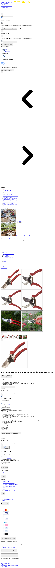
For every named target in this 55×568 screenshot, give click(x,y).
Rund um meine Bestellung (9, 483)
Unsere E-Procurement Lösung (9, 205)
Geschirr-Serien (19, 221)
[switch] (5, 46)
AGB (2, 562)
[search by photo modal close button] (2, 23)
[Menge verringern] (1, 393)
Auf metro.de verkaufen (8, 499)
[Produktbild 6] (25, 337)
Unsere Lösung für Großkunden (10, 204)
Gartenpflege (6, 256)
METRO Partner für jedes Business (10, 196)
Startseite (5, 252)
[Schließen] (2, 72)
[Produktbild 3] (11, 337)
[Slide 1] (1, 332)
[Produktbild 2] (7, 337)
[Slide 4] (4, 332)
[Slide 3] (3, 332)
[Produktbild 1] (3, 337)
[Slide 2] (2, 332)
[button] (27, 264)
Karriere (5, 472)
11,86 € (2, 388)
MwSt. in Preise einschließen (6, 70)
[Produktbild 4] (16, 337)
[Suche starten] (2, 30)
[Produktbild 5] (20, 337)
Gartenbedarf (6, 255)
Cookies (2, 564)
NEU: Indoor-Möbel (7, 197)
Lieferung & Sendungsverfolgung (10, 484)
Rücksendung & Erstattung (9, 486)
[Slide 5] (5, 332)
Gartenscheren (6, 258)
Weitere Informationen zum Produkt (8, 387)
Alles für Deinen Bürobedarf (9, 202)
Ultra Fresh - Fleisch (7, 194)
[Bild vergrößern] (14, 354)
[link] (28, 56)
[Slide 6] (6, 332)
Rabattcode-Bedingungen (8, 481)
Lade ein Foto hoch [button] (7, 28)
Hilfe (4, 487)
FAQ (4, 489)
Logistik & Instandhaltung (8, 254)
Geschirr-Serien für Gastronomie (10, 198)
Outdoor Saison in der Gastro (22, 235)
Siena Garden (9, 379)
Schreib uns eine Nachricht (9, 547)
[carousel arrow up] (2, 334)
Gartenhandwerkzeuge (8, 257)
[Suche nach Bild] (2, 17)
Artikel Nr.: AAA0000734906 (6, 375)
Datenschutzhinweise (5, 563)
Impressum (3, 560)
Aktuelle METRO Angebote (9, 490)
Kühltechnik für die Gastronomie (10, 200)
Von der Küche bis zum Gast (9, 203)
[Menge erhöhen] (14, 393)
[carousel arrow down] (2, 340)
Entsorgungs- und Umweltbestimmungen (9, 565)
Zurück (4, 261)
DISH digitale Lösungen (8, 199)
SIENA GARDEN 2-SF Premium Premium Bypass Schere (27, 372)
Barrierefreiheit (4, 566)
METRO (9, 404)
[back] (2, 14)
